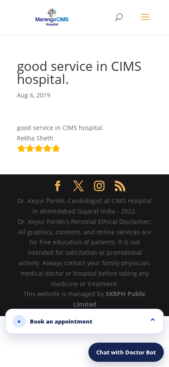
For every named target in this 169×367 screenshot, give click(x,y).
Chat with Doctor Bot (126, 352)
